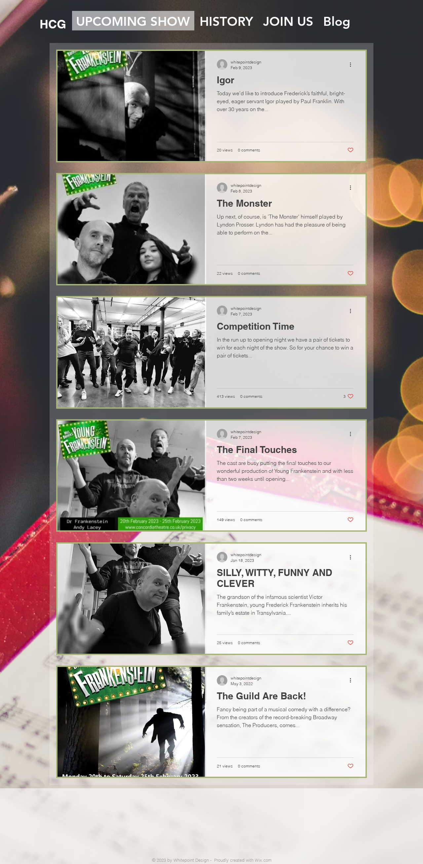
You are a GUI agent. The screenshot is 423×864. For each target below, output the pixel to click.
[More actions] (353, 64)
